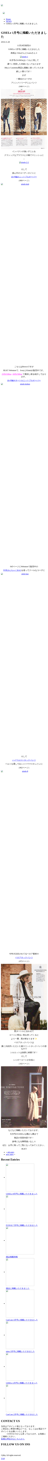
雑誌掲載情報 (12, 1257)
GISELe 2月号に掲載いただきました (22, 1383)
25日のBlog (6, 374)
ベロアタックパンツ (24, 957)
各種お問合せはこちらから (13, 1439)
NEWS (9, 21)
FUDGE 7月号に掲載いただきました (22, 1225)
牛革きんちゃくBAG (12, 570)
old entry (10, 1152)
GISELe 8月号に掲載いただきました (22, 1194)
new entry (10, 1154)
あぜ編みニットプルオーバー (24, 177)
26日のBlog (17, 374)
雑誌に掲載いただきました (18, 1288)
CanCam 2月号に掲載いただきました (22, 1414)
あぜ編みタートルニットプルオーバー (24, 380)
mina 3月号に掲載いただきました (20, 1351)
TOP (3, 1459)
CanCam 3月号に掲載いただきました (22, 1320)
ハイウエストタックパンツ (24, 760)
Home (8, 19)
